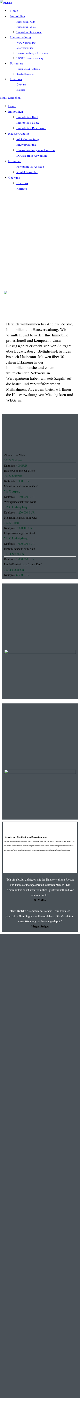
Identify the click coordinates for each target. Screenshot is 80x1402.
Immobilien (15, 111)
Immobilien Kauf (27, 117)
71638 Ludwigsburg (15, 507)
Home (12, 106)
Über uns (14, 177)
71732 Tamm (11, 523)
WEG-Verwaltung (27, 139)
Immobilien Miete (27, 122)
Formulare (14, 161)
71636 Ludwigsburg (15, 538)
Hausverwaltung (18, 133)
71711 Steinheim (14, 554)
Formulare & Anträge (30, 166)
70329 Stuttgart (13, 460)
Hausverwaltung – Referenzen (35, 150)
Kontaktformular (27, 172)
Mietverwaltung (26, 144)
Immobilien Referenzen (31, 128)
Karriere (21, 188)
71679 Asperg (12, 491)
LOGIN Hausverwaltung (32, 155)
